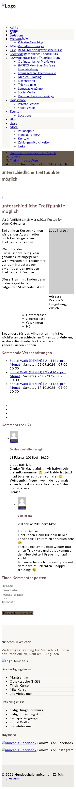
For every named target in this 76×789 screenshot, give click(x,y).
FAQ (13, 50)
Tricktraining (27, 84)
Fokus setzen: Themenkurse (37, 73)
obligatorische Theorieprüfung (39, 57)
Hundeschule (19, 38)
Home (14, 30)
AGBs (14, 27)
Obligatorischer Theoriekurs (38, 54)
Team (13, 34)
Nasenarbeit (26, 80)
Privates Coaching (30, 42)
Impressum (10, 778)
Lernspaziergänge (30, 88)
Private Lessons (29, 104)
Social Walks (26, 92)
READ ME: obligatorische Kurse (40, 50)
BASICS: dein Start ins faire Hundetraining (36, 67)
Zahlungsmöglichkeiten (34, 142)
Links (21, 146)
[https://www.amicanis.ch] (9, 6)
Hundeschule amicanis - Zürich (33, 153)
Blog (13, 119)
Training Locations (24, 160)
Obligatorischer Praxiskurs (37, 61)
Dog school (18, 100)
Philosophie (26, 131)
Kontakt (23, 138)
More (14, 127)
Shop (13, 123)
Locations (16, 54)
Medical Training (30, 77)
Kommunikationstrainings (36, 96)
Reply (14, 441)
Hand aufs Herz (29, 134)
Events (14, 111)
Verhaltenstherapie (31, 46)
